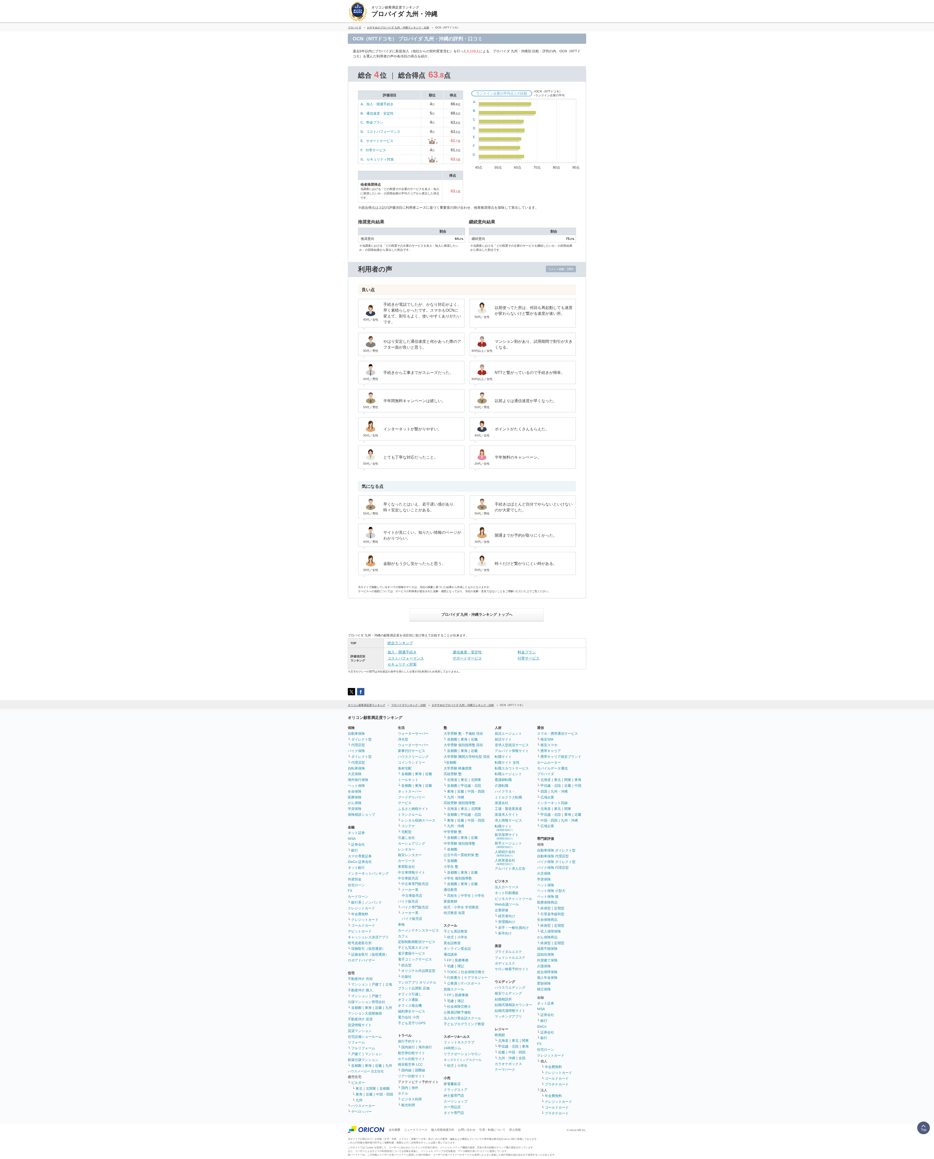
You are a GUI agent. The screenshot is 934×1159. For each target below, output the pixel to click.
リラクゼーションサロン (462, 1054)
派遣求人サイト (507, 814)
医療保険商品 (547, 902)
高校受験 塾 (453, 774)
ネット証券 (356, 833)
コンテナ (408, 826)
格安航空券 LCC (410, 1064)
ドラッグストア (455, 1090)
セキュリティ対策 (380, 159)
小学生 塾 (451, 867)
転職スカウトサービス (512, 768)
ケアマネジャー (476, 977)
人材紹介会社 (505, 853)
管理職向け (506, 922)
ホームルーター (549, 762)
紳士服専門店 (454, 1095)
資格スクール (454, 989)
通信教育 (450, 890)
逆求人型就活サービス (512, 745)
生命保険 (354, 791)
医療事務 (461, 960)
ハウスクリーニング (413, 757)
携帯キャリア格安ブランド (560, 757)
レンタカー (406, 849)
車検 (401, 924)
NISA (352, 839)
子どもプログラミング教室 (464, 1024)
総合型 (406, 965)
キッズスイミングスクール (463, 1060)
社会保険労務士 (473, 972)
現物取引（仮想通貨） (368, 949)
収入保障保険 (550, 931)
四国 (543, 791)
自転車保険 (356, 768)
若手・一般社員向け (513, 928)
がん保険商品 (547, 937)
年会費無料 (359, 914)
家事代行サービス (411, 751)
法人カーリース (507, 887)
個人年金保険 (547, 977)
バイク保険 (356, 751)
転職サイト (503, 757)
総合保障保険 (547, 972)
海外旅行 (425, 1047)
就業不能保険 (547, 949)
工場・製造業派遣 (508, 809)
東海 (368, 1008)
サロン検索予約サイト (512, 969)
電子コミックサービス (415, 959)
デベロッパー (361, 1112)
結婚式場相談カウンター (513, 1005)
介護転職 (501, 786)
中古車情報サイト (411, 872)
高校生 (452, 895)
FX (350, 891)
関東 (525, 1040)
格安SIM (546, 739)
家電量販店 (452, 1084)
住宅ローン (356, 885)
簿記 (460, 966)
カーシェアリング (411, 843)
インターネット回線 (552, 803)
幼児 (450, 937)
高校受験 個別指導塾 (459, 803)
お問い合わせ (467, 1130)
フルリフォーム (363, 1048)
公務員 (452, 983)
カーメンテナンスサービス (418, 930)
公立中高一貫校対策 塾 (461, 855)
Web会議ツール (507, 904)
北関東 (371, 1088)
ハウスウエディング (510, 987)
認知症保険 (545, 954)
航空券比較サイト (411, 1053)
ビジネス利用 (411, 1099)
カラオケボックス (508, 1064)
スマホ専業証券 (360, 856)
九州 (388, 1008)
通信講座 (450, 954)
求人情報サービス (508, 820)
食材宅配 (405, 768)
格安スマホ (548, 745)
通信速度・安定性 (380, 113)
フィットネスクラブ (459, 1042)
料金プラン (374, 122)
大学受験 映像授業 (458, 768)
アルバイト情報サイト (512, 751)
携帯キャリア (550, 751)
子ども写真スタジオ (413, 948)
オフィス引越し (410, 994)
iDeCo (542, 1026)
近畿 (378, 1008)
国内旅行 (408, 1047)
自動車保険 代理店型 (553, 856)
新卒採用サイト (507, 836)
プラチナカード (557, 1084)
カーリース (406, 861)
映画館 (500, 1035)
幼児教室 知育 (454, 913)
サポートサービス (379, 141)
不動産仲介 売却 (360, 979)
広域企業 (547, 797)
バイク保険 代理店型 (553, 867)
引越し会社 (406, 838)
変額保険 (544, 983)
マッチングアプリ (508, 1016)
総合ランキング (400, 643)
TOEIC (452, 972)
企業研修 (501, 910)
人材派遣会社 (505, 861)
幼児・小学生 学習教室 (461, 907)
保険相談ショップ (361, 814)
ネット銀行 (356, 867)
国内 (404, 1088)
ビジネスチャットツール (513, 899)
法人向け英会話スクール (462, 1018)
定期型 (559, 908)
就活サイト (503, 739)
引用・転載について (492, 1130)
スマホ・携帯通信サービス (557, 733)
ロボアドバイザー (361, 960)
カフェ (403, 936)
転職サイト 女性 (507, 762)
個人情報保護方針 (442, 1130)
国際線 (420, 1070)
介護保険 (544, 966)
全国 (522, 1058)
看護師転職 (503, 780)
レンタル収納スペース (418, 820)
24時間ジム (452, 1048)
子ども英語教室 (455, 931)
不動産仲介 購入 (360, 990)
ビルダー (358, 1083)
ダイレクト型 (361, 739)
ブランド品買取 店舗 (414, 988)
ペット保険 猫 (547, 896)
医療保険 (354, 797)
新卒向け (505, 933)
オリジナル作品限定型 (418, 971)
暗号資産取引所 (360, 943)
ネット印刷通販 (507, 893)
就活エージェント (508, 733)
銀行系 (356, 902)
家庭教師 (450, 901)
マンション (359, 984)
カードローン (358, 896)
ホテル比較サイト (411, 1059)
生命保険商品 (547, 920)
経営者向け (506, 916)
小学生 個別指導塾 (458, 878)
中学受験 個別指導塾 (459, 843)
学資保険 (354, 809)
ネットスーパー (410, 791)
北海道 (452, 780)
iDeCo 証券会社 (360, 862)
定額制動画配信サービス (416, 942)
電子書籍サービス (411, 953)
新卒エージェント (508, 844)
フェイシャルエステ (510, 958)
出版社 (406, 976)
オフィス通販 (408, 1000)
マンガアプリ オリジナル (417, 982)
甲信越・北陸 (471, 786)
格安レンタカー (410, 855)
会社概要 (394, 1130)
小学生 (479, 895)
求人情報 (515, 1130)
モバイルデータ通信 (552, 768)
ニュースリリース (415, 1130)
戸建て (377, 984)
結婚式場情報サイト (510, 1011)
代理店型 (358, 745)
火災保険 (354, 774)
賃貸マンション (360, 1031)
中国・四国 (384, 1094)
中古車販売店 (408, 878)
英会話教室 (452, 943)
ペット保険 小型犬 (551, 891)
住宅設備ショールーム (365, 1037)
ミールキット (408, 780)
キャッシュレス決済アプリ (368, 937)
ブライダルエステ (508, 952)
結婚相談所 (503, 999)
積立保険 (544, 989)
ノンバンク (373, 902)
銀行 (354, 850)
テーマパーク (505, 1069)
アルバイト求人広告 (510, 868)
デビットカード (360, 931)
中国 (578, 786)
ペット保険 (356, 786)
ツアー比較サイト (411, 1076)
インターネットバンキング (368, 873)
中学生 (466, 895)
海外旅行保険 (358, 780)
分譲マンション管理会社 (366, 1002)
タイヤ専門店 (454, 1113)
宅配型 (406, 832)
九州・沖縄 (455, 797)
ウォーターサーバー (413, 733)
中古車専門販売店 (415, 884)
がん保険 (354, 803)
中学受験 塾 (453, 832)
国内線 (406, 1070)
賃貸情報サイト (360, 1025)
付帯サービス (376, 150)
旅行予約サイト (410, 1041)
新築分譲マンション (363, 1060)
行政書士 (454, 977)
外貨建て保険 (547, 960)
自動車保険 (356, 733)
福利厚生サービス (411, 1011)
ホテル (403, 1093)
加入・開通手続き (380, 104)
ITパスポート (471, 983)
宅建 (450, 966)
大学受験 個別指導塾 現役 (463, 745)
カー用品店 (452, 1107)
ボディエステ (505, 963)
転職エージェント (508, 774)
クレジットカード (361, 908)
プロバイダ (545, 774)
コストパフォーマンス (383, 132)
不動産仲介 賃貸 (360, 1019)
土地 (388, 984)
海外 (415, 1088)
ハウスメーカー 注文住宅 (366, 1071)
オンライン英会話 (457, 949)
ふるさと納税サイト (413, 809)
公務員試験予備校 (457, 1012)
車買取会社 (406, 867)
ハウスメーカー (363, 1106)
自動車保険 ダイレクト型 (556, 850)
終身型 (545, 908)
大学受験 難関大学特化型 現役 (467, 757)
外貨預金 (354, 879)
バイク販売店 (408, 901)
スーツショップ (455, 1101)
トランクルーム (410, 814)
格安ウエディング (508, 993)
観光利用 (408, 1105)
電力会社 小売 (408, 1017)
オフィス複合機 (410, 1005)
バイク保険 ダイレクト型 (556, 862)
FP (449, 960)
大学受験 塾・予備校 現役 (463, 733)
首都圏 (356, 1008)
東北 (359, 1088)
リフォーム (356, 1042)
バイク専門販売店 (415, 907)
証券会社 (358, 844)
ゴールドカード (363, 925)
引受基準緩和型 (552, 914)
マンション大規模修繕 (365, 1013)
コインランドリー (411, 762)
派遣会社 (501, 803)
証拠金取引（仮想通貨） (370, 954)
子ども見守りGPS (411, 1023)
